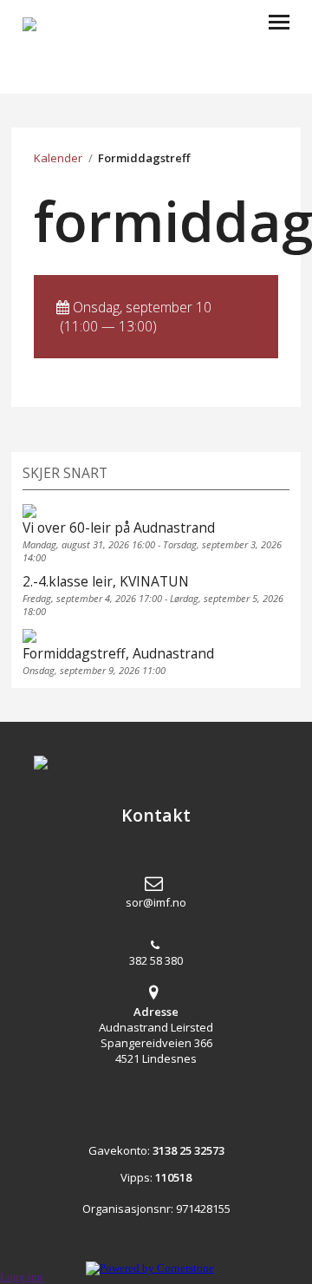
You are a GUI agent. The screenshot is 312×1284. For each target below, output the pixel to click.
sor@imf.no (156, 902)
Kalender (58, 158)
